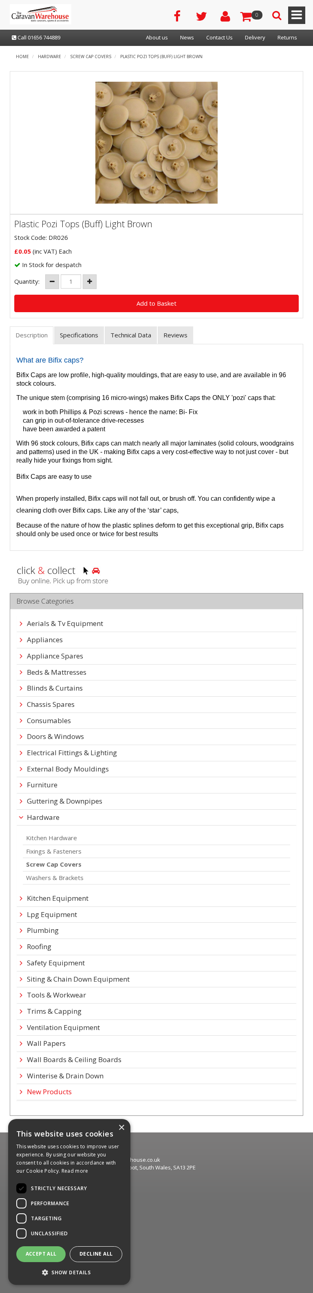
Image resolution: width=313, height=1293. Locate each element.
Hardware (49, 56)
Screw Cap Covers (90, 56)
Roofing (39, 947)
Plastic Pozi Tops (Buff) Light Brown (161, 56)
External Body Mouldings (68, 769)
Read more (75, 1170)
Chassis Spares (51, 704)
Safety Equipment (56, 963)
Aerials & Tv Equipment (65, 624)
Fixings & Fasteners (54, 851)
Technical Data (130, 335)
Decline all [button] (95, 1253)
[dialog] (69, 1202)
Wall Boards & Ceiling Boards (74, 1060)
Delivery (255, 37)
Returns (287, 37)
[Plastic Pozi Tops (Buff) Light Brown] (156, 143)
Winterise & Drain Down (65, 1076)
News (187, 37)
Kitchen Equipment (57, 898)
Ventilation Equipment (63, 1028)
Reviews (175, 335)
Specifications (79, 335)
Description (31, 335)
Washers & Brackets (55, 878)
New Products (49, 1092)
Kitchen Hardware (51, 838)
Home (22, 56)
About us (157, 37)
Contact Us (219, 37)
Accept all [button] (41, 1253)
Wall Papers (46, 1043)
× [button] (121, 1128)
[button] (69, 1272)
